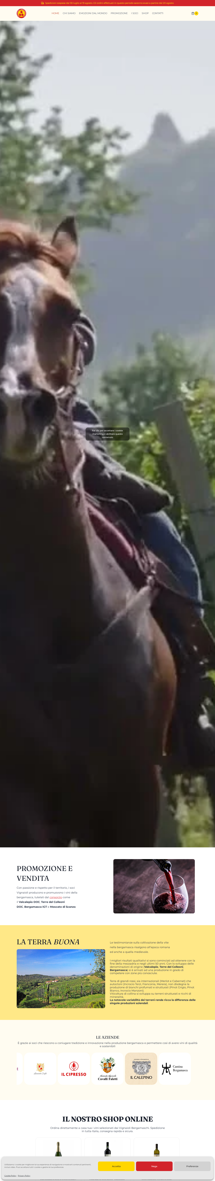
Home (55, 13)
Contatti (157, 13)
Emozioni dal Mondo (93, 13)
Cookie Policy (10, 1176)
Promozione (119, 13)
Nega (154, 1166)
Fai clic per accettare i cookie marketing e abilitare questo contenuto (107, 434)
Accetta (116, 1166)
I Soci (134, 13)
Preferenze (192, 1166)
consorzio (56, 897)
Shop (145, 13)
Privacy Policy (24, 1176)
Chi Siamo (69, 13)
